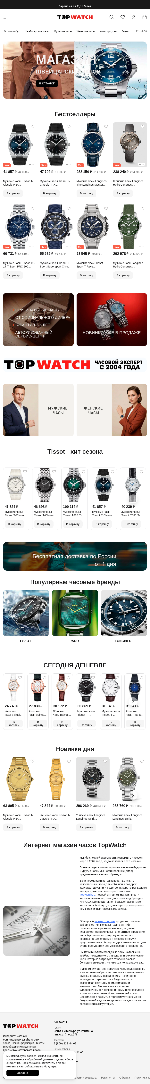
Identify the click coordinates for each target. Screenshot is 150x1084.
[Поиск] (111, 17)
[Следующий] (133, 498)
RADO (74, 641)
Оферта (124, 1077)
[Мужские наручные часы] (38, 410)
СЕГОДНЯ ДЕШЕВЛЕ (75, 665)
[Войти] (133, 17)
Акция (125, 31)
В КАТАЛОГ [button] (47, 83)
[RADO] (75, 613)
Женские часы (86, 31)
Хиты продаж (108, 31)
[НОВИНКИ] (112, 319)
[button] (122, 17)
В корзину (13, 193)
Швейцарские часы (37, 31)
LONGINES (123, 641)
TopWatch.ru (87, 894)
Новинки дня (75, 748)
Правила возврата (84, 1077)
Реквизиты (108, 1077)
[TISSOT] (26, 613)
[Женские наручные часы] (112, 410)
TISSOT (25, 641)
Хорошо (22, 1072)
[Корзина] (144, 17)
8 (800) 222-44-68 (65, 1043)
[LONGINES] (124, 613)
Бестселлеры (75, 114)
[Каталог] (5, 17)
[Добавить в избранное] (32, 126)
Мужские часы (63, 31)
